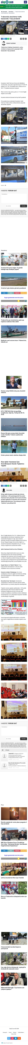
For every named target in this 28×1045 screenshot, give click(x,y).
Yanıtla (11, 759)
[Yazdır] (10, 39)
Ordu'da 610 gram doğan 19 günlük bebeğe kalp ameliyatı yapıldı (16, 6)
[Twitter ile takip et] (9, 1038)
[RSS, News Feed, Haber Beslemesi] (19, 1038)
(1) (18, 759)
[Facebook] (2, 39)
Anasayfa (5, 11)
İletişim (14, 1032)
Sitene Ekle (13, 1034)
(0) (14, 759)
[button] (21, 39)
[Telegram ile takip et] (15, 1038)
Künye (10, 1032)
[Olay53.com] (7, 2)
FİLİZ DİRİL (9, 490)
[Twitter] (4, 39)
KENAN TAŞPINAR (11, 43)
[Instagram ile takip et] (12, 1038)
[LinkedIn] (6, 39)
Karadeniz (11, 11)
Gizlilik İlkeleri (21, 1032)
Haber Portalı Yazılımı (8, 1043)
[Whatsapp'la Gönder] (8, 39)
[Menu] (25, 2)
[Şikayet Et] (25, 759)
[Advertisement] (14, 66)
